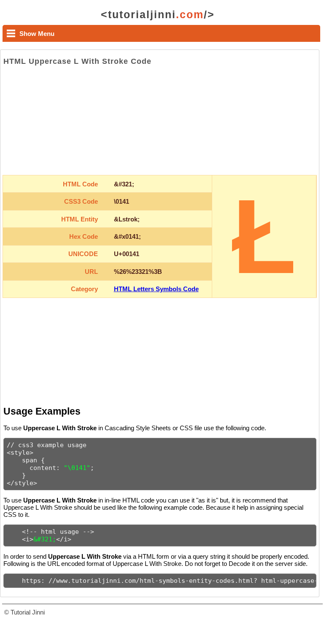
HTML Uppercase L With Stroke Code (77, 61)
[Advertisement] (160, 120)
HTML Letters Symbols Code (156, 288)
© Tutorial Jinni (24, 612)
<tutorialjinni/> (158, 14)
